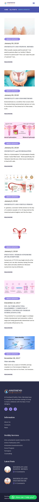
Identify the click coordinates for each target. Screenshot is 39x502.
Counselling (8, 453)
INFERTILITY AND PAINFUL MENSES (18, 47)
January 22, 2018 (11, 148)
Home (6, 9)
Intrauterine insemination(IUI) (13, 445)
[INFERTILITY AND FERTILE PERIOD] (17, 183)
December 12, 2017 (12, 303)
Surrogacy (7, 451)
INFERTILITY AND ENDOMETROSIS (18, 99)
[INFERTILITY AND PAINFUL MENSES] (17, 26)
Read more (8, 62)
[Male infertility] (17, 343)
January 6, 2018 (11, 201)
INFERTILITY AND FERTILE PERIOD (18, 204)
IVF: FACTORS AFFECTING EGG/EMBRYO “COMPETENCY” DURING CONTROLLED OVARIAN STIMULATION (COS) (17, 309)
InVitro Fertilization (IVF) (12, 443)
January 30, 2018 (11, 43)
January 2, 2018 (11, 251)
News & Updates (12, 39)
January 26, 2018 (11, 95)
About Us (7, 422)
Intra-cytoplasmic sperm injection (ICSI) (17, 440)
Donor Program (9, 448)
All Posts (13, 9)
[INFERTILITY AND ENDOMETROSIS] (17, 78)
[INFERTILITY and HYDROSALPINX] (17, 130)
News (6, 427)
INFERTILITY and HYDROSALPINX (17, 151)
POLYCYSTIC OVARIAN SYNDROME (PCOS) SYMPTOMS (17, 256)
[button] (23, 497)
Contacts (7, 425)
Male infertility (9, 362)
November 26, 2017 (12, 358)
